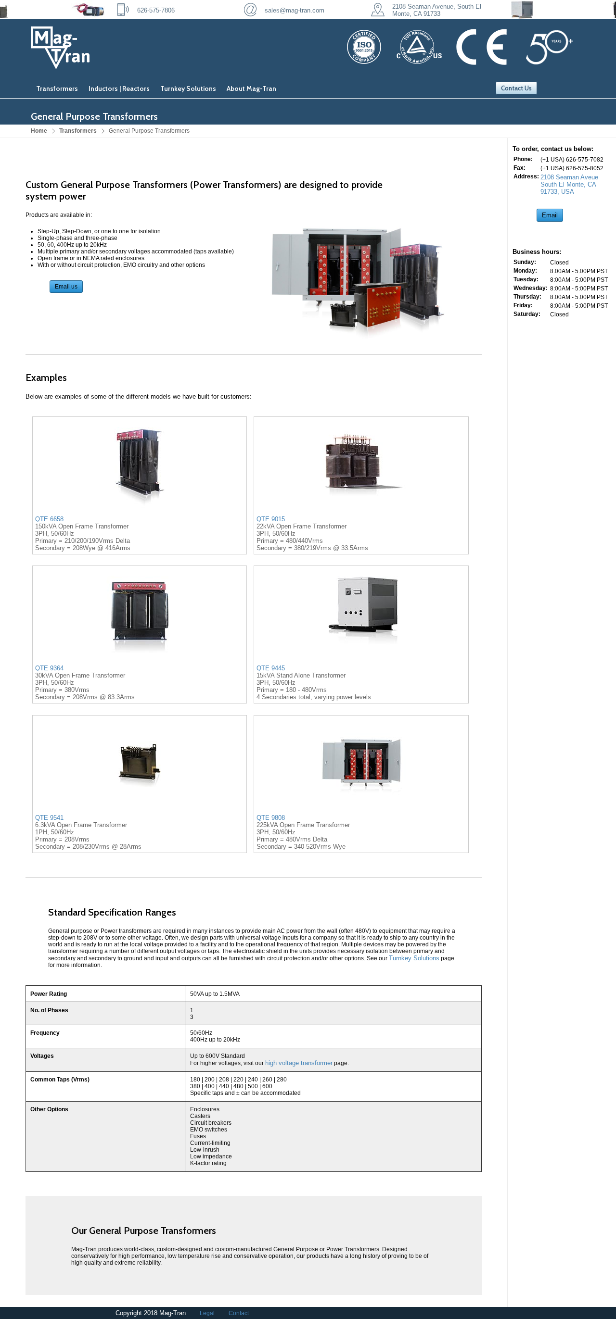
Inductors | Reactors (119, 88)
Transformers (57, 88)
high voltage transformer (299, 1063)
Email (550, 215)
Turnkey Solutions (188, 88)
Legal (207, 1313)
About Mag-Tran (251, 88)
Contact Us (516, 88)
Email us (66, 286)
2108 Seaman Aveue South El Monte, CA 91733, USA (569, 184)
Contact (239, 1313)
